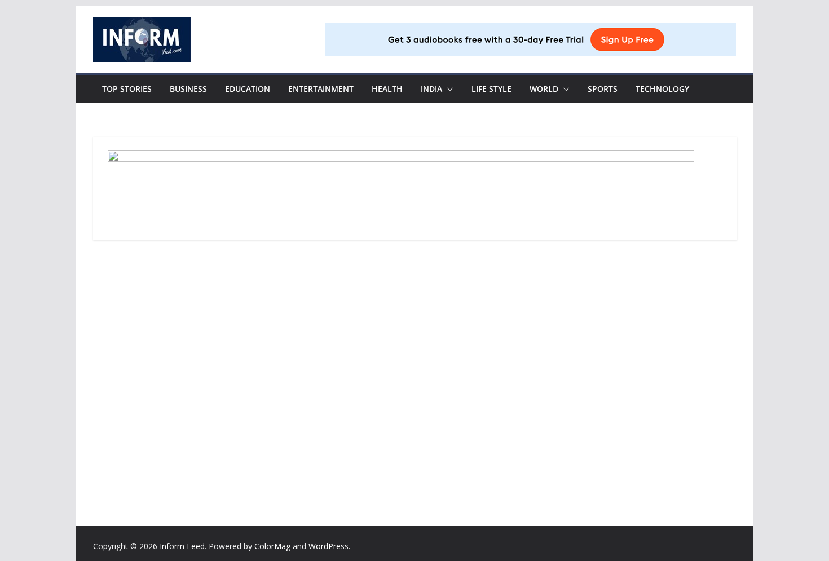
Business (188, 88)
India (431, 88)
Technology (662, 88)
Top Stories (127, 88)
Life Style (491, 88)
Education (247, 88)
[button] (447, 89)
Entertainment (321, 88)
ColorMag (272, 546)
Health (387, 88)
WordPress (328, 546)
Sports (603, 88)
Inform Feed (182, 546)
